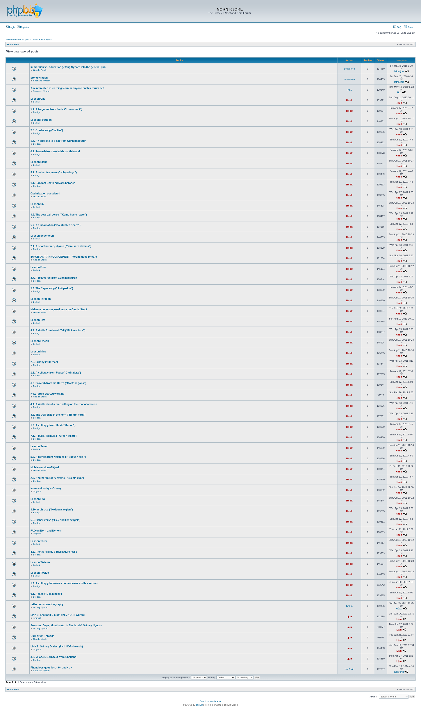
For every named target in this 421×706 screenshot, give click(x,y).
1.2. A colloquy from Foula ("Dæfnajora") (55, 372)
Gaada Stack (39, 70)
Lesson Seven (39, 446)
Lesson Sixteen (40, 562)
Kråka (349, 606)
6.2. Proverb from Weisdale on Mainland (55, 151)
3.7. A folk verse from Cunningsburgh (53, 277)
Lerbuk (36, 102)
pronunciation (39, 77)
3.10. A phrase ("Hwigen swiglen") (51, 509)
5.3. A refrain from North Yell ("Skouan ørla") (58, 456)
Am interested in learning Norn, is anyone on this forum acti (67, 88)
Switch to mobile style (210, 701)
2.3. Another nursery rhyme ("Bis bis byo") (57, 478)
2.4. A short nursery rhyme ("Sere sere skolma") (60, 246)
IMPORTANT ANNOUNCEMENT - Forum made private (63, 256)
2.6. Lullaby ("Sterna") (44, 362)
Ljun (349, 616)
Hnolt (349, 100)
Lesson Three (39, 541)
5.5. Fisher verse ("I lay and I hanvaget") (55, 520)
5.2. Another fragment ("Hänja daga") (53, 172)
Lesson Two (37, 320)
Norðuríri (349, 669)
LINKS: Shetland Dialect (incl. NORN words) (57, 614)
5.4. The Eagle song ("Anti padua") (51, 288)
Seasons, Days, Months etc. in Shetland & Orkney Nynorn (66, 625)
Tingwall (37, 491)
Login (12, 27)
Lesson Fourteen (41, 119)
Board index (13, 44)
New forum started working (47, 393)
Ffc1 (349, 89)
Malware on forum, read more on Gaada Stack (58, 309)
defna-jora (349, 68)
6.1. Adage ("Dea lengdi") (46, 593)
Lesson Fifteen (39, 341)
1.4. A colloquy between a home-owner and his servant (64, 583)
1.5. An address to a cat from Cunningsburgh (58, 140)
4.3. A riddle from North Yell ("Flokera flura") (57, 330)
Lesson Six (37, 204)
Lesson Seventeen (42, 235)
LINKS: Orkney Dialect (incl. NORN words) (56, 646)
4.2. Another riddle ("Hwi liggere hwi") (53, 551)
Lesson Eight (38, 161)
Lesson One (37, 98)
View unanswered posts (18, 39)
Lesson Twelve (39, 572)
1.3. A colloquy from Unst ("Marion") (52, 425)
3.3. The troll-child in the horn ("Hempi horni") (58, 414)
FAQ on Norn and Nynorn (45, 530)
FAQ (398, 27)
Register (24, 27)
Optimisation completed (45, 193)
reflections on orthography (47, 604)
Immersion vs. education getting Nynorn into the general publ (68, 67)
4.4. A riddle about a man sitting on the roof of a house (63, 404)
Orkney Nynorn (40, 607)
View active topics (42, 39)
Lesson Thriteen (40, 298)
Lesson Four (38, 267)
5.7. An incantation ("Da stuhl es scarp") (55, 225)
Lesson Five (38, 499)
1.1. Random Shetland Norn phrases (52, 183)
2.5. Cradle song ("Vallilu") (46, 130)
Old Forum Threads (42, 636)
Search (411, 27)
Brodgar (37, 112)
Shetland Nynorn (41, 80)
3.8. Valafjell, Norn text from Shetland (53, 657)
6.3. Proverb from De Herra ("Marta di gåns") (58, 383)
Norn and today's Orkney (46, 488)
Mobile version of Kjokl (44, 467)
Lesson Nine (38, 351)
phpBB (199, 705)
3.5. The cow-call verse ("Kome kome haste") (58, 214)
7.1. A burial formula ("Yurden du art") (53, 435)
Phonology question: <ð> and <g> (51, 667)
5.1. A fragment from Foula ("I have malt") (56, 109)
